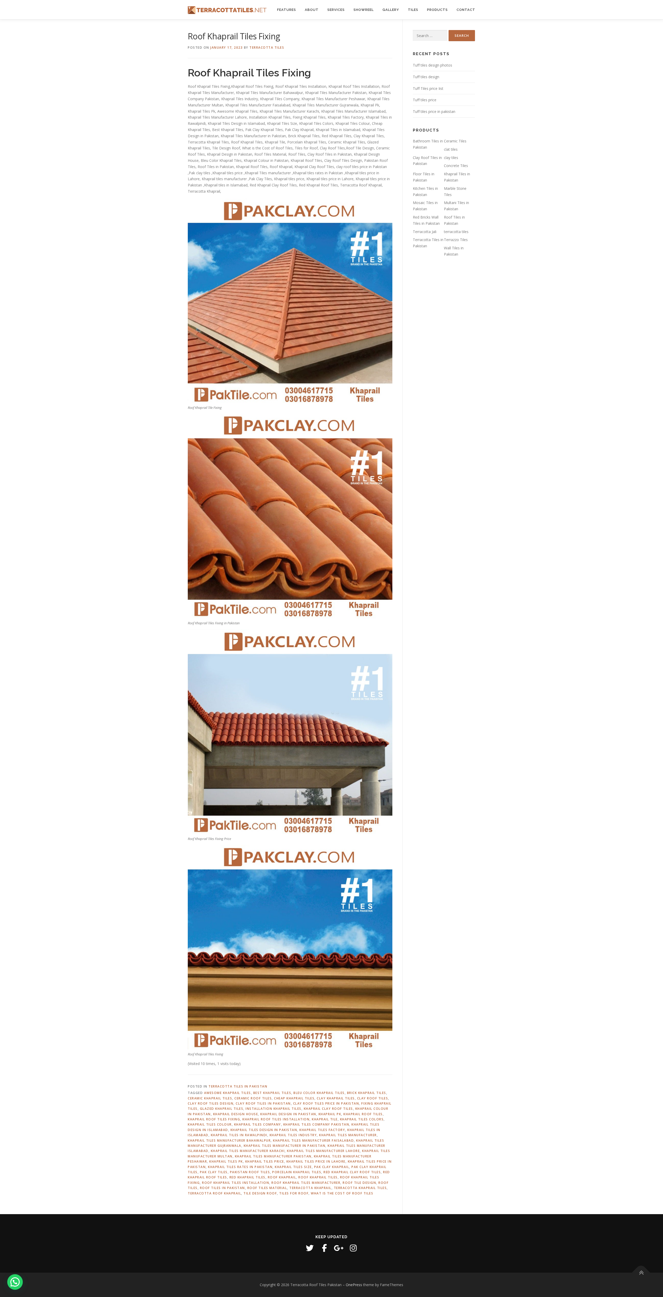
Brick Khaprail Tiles (366, 1093)
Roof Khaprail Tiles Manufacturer (305, 1182)
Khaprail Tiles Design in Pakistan (263, 1130)
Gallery (391, 10)
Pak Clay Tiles (214, 1172)
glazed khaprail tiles (221, 1108)
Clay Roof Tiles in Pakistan (263, 1103)
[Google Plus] (339, 1248)
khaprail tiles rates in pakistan (240, 1167)
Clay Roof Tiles (372, 1098)
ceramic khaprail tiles (210, 1098)
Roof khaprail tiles (318, 1177)
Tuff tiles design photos (432, 65)
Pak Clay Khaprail (331, 1167)
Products (437, 10)
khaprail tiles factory (322, 1130)
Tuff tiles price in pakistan (434, 111)
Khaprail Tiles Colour (210, 1124)
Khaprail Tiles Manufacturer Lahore (323, 1151)
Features (286, 10)
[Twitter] (310, 1248)
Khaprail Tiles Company (257, 1124)
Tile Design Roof (260, 1193)
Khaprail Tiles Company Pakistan (316, 1124)
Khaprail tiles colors (362, 1119)
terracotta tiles (456, 231)
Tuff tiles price (424, 99)
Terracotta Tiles (266, 47)
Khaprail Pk (330, 1114)
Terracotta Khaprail (310, 1188)
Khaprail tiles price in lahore (315, 1161)
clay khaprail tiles (336, 1098)
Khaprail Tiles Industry (293, 1135)
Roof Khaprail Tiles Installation (235, 1182)
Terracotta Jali (424, 231)
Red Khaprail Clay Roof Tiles (352, 1172)
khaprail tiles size (293, 1167)
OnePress (354, 1284)
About (312, 10)
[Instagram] (353, 1248)
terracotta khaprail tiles (360, 1188)
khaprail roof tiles (363, 1114)
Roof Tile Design (359, 1182)
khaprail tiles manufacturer (348, 1135)
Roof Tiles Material (267, 1188)
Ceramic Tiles (455, 141)
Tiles (413, 10)
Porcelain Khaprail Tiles (296, 1172)
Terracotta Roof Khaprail (214, 1193)
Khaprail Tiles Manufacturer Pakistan (273, 1156)
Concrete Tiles (456, 165)
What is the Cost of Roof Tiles (342, 1193)
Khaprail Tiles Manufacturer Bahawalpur (229, 1140)
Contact (466, 10)
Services (336, 10)
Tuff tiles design (426, 76)
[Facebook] (324, 1248)
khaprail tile (325, 1119)
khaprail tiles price (264, 1161)
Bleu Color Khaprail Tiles (319, 1093)
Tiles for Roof (293, 1193)
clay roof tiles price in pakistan (326, 1103)
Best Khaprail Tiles (272, 1093)
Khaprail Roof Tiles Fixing (214, 1119)
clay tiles (451, 157)
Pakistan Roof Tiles (250, 1172)
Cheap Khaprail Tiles (294, 1098)
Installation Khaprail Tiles (273, 1108)
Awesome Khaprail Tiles (227, 1093)
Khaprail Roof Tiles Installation (275, 1119)
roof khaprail (282, 1177)
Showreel (364, 10)
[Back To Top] (641, 1273)
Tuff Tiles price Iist (428, 88)
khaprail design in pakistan (288, 1114)
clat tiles (451, 149)
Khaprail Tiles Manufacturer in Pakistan (285, 1145)
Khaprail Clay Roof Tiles (328, 1108)
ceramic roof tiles (253, 1098)
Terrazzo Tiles (456, 239)
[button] (15, 1282)
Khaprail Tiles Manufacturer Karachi (248, 1151)
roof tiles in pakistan (222, 1188)
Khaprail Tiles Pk (226, 1161)
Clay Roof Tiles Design (210, 1103)
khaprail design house (235, 1114)
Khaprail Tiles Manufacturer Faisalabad (313, 1140)
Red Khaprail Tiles (247, 1177)
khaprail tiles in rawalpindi (239, 1135)
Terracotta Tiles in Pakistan (237, 1086)
